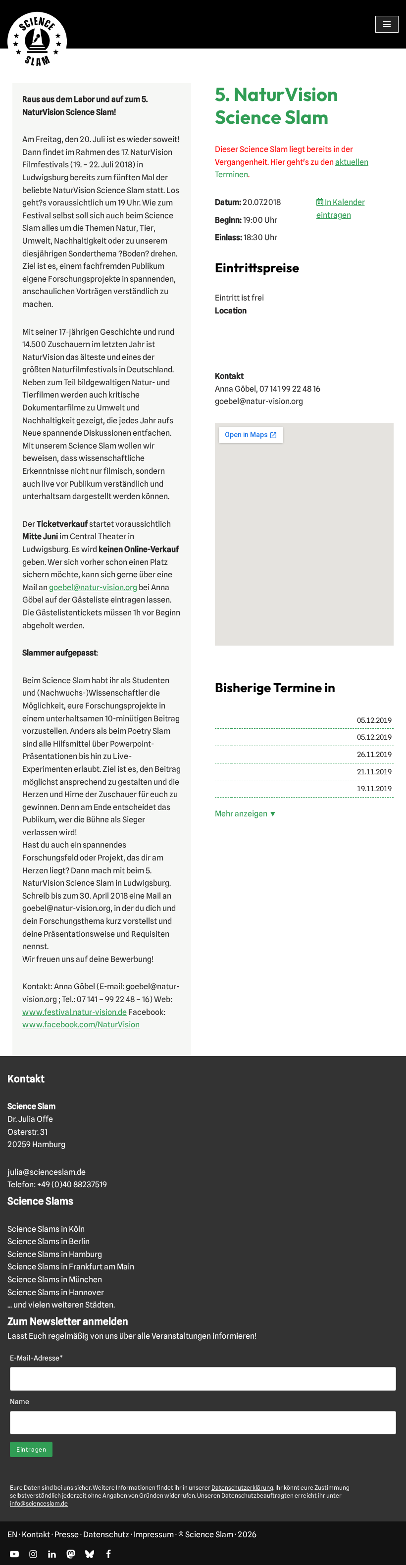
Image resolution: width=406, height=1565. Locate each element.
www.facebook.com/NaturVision (81, 1024)
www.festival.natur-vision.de (74, 1012)
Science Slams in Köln (46, 1229)
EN (12, 1534)
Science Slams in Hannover (55, 1292)
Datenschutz (106, 1534)
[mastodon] (71, 1554)
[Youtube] (14, 1554)
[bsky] (90, 1554)
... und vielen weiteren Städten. (61, 1305)
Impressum (154, 1534)
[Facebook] (108, 1554)
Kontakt (36, 1534)
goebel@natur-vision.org (93, 587)
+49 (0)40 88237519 (72, 1184)
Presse (66, 1534)
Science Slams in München (54, 1279)
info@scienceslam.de (39, 1503)
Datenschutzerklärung (242, 1487)
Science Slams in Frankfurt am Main (70, 1266)
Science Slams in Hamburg (54, 1254)
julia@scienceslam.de (46, 1172)
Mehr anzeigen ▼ (246, 813)
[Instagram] (33, 1554)
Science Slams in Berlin (48, 1241)
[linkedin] (52, 1554)
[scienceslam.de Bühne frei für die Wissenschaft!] (37, 42)
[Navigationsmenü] (387, 24)
